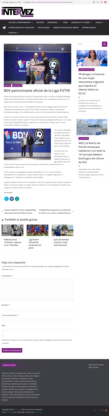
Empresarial (52, 22)
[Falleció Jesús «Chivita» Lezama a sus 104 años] (12, 226)
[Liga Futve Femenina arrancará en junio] (37, 226)
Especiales (13, 33)
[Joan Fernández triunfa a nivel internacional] (62, 226)
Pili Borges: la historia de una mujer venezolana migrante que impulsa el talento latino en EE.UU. (91, 83)
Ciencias (99, 22)
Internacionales (89, 27)
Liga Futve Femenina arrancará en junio (35, 243)
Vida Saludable (44, 27)
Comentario (7, 276)
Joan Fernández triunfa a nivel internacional (61, 242)
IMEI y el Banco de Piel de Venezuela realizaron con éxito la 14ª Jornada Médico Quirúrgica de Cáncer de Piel (91, 152)
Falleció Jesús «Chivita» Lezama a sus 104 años (12, 242)
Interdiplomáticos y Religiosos (21, 27)
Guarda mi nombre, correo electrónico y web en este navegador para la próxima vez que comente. (37, 341)
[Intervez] (4, 27)
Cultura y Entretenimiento (20, 22)
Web (3, 325)
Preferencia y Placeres (80, 22)
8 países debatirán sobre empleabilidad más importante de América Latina (20, 211)
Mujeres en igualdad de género (66, 27)
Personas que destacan (86, 69)
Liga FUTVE (28, 120)
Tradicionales (17, 85)
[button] (32, 22)
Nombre (6, 305)
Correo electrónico (10, 315)
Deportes (40, 22)
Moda (65, 22)
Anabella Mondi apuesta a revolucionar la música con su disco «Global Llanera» (55, 211)
